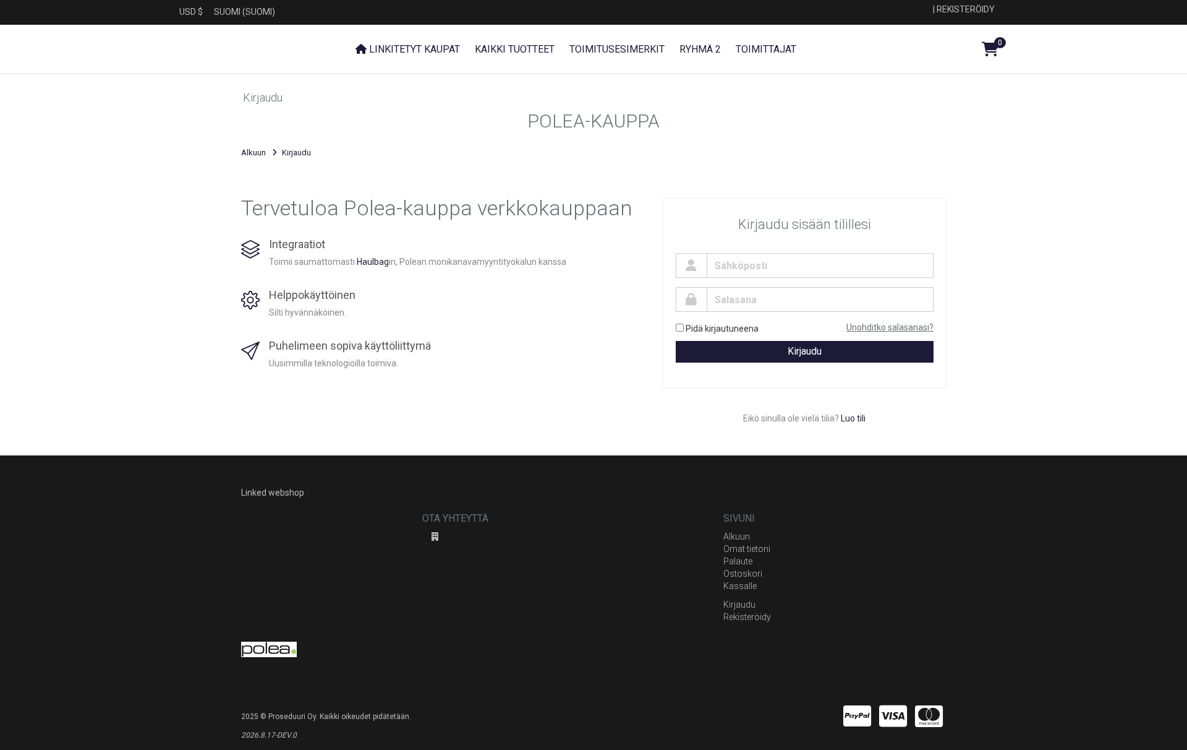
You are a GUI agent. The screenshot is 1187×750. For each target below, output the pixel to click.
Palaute (737, 561)
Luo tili (853, 418)
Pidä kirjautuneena (722, 329)
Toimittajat (766, 49)
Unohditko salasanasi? (890, 327)
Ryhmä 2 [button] (700, 49)
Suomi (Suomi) (244, 12)
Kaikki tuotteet (515, 49)
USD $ (191, 12)
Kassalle (740, 586)
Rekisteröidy (966, 9)
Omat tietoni (746, 549)
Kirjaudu (805, 351)
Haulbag (373, 262)
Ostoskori (742, 574)
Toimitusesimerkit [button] (617, 49)
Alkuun (253, 152)
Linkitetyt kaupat (413, 49)
